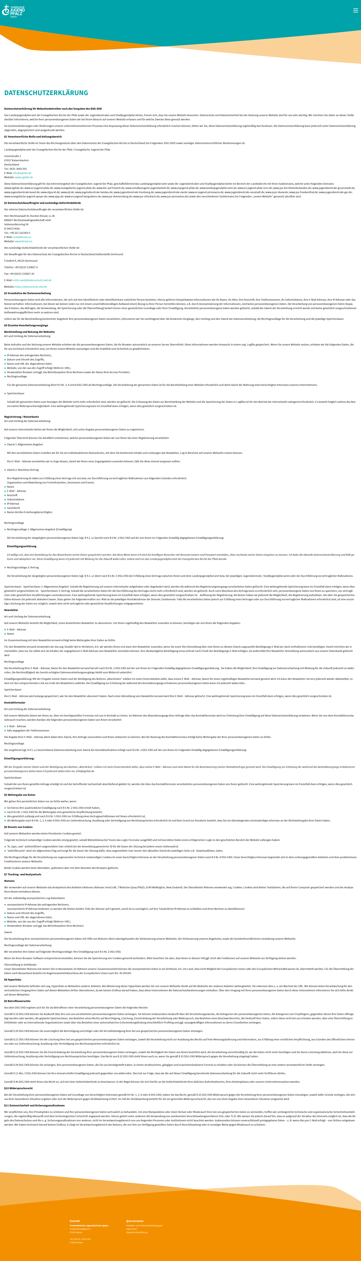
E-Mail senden (76, 1242)
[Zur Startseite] (13, 11)
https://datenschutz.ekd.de (31, 286)
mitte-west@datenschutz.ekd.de (32, 280)
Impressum (131, 1228)
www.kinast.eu (23, 241)
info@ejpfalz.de (22, 173)
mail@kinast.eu (22, 237)
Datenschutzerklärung (136, 1232)
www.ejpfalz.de (24, 177)
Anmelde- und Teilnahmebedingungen (144, 1225)
